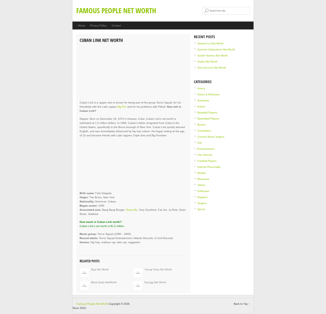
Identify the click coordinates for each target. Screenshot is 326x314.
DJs (199, 142)
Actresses (203, 100)
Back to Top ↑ (242, 303)
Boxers (201, 124)
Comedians (204, 130)
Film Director (205, 154)
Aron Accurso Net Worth (211, 67)
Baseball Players (207, 112)
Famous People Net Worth (116, 10)
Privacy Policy (98, 25)
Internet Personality (209, 166)
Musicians (203, 179)
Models (201, 172)
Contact (116, 25)
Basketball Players (208, 118)
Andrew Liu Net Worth (210, 43)
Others (201, 185)
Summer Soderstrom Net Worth (216, 49)
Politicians (203, 191)
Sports (201, 209)
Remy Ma (131, 209)
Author (201, 106)
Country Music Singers (210, 136)
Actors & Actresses (208, 94)
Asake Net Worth (207, 61)
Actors (201, 88)
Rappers (202, 197)
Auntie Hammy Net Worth (212, 55)
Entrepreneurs (206, 148)
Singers (201, 203)
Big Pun (122, 106)
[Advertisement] (133, 72)
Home (81, 25)
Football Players (207, 160)
